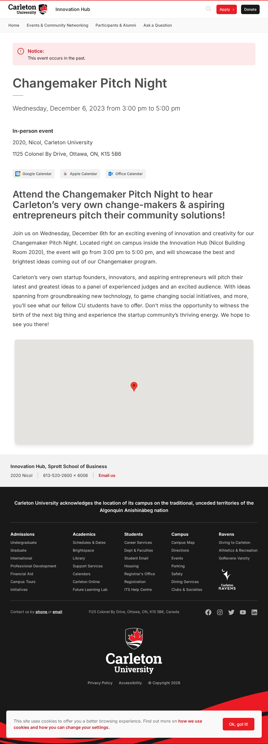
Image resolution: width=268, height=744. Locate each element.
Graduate (18, 550)
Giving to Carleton (234, 542)
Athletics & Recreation (238, 550)
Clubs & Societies (186, 589)
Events (177, 558)
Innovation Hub (72, 9)
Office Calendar (129, 173)
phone (42, 611)
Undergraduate (23, 542)
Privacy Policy (100, 682)
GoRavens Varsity (234, 558)
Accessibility (130, 682)
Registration (135, 581)
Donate (250, 9)
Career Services (138, 542)
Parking (178, 566)
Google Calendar (37, 173)
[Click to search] (208, 9)
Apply (225, 9)
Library (79, 558)
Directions (180, 550)
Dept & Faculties (138, 550)
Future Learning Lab (90, 589)
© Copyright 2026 (164, 682)
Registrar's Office (139, 574)
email (57, 611)
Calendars (82, 574)
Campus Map (183, 542)
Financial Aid (21, 574)
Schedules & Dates (89, 542)
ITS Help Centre (138, 589)
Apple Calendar (83, 173)
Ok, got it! (238, 724)
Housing (131, 566)
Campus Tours (23, 581)
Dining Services (185, 581)
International (21, 558)
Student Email (136, 558)
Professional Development (33, 566)
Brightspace (83, 550)
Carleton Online (86, 581)
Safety (177, 574)
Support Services (88, 566)
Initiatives (19, 589)
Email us (107, 475)
